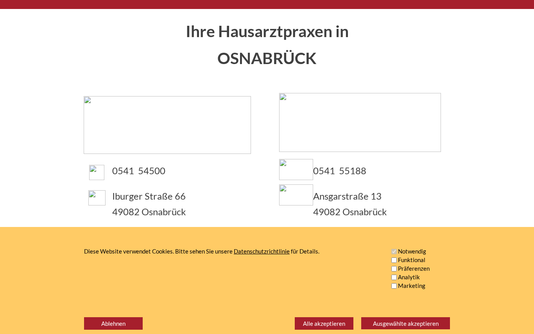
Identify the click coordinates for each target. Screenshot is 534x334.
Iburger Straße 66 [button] (149, 196)
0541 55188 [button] (339, 170)
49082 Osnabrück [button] (149, 211)
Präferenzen (414, 268)
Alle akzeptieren (324, 323)
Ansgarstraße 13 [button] (347, 196)
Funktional (411, 259)
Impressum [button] (420, 307)
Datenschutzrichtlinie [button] (262, 251)
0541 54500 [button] (138, 170)
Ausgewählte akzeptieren (406, 323)
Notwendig (412, 251)
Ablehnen (113, 323)
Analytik (409, 276)
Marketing (411, 285)
